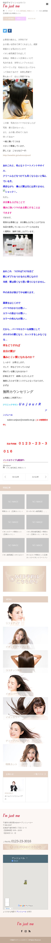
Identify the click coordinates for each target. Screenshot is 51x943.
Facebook (21, 930)
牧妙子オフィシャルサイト (19, 940)
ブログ (10, 11)
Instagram (25, 930)
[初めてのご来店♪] (37, 476)
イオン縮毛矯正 (9, 18)
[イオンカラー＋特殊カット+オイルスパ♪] (14, 476)
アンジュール (21, 912)
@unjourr (7, 465)
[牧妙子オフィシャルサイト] (20, 6)
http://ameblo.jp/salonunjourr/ (17, 155)
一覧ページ (38, 774)
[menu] (47, 4)
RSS (29, 930)
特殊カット (20, 18)
